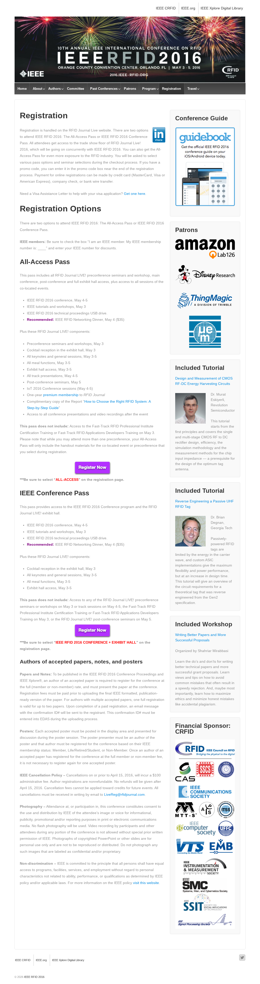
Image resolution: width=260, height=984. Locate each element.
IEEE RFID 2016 (33, 976)
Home (22, 89)
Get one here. (135, 194)
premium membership (60, 395)
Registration (171, 89)
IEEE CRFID (166, 8)
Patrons (130, 89)
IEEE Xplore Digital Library (222, 8)
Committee (75, 89)
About (37, 89)
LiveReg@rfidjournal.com (124, 794)
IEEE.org (188, 8)
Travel (192, 89)
